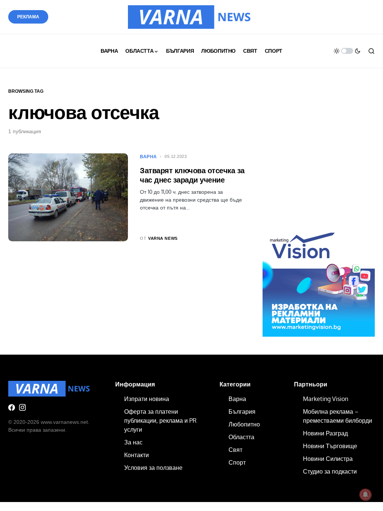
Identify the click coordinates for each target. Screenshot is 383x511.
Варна (148, 156)
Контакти (136, 455)
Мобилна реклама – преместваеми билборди (337, 416)
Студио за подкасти (330, 471)
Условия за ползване (153, 467)
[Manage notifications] (365, 495)
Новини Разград (325, 433)
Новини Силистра (328, 458)
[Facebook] (11, 407)
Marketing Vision (325, 399)
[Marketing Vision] (319, 280)
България (242, 411)
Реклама (28, 16)
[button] (347, 51)
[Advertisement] (319, 159)
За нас (133, 442)
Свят (235, 449)
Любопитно (244, 424)
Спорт (237, 462)
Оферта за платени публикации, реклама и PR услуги (160, 420)
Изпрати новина (146, 399)
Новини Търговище (330, 446)
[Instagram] (22, 407)
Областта (241, 437)
